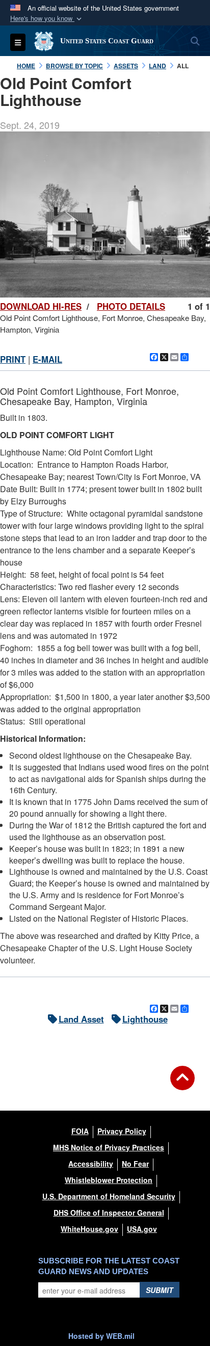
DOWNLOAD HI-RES (41, 306)
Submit (159, 1290)
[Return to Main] (182, 1084)
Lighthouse (145, 1019)
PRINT (12, 359)
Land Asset (81, 1019)
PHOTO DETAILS (131, 306)
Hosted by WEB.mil (101, 1336)
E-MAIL (47, 359)
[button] (47, 18)
